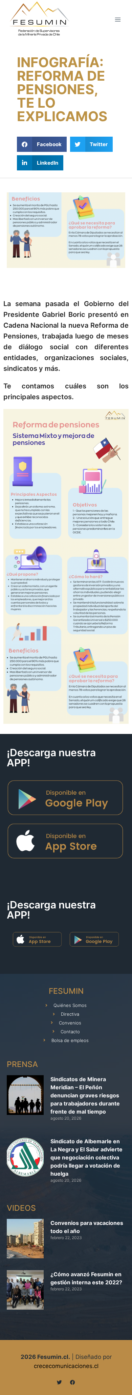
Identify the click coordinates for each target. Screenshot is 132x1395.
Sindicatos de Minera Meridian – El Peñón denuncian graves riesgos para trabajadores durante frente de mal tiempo (85, 1095)
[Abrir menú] (117, 19)
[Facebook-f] (72, 1382)
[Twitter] (59, 1382)
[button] (42, 144)
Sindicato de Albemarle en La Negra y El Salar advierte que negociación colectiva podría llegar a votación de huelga (86, 1157)
